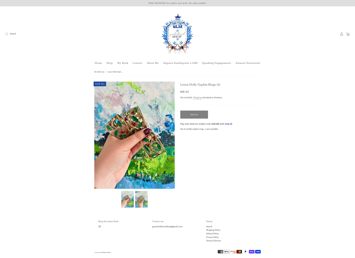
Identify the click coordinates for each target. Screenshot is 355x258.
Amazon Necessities (248, 62)
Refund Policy (212, 233)
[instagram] (100, 226)
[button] (102, 136)
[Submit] (25, 34)
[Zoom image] (134, 136)
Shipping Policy (213, 230)
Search (209, 226)
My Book (122, 62)
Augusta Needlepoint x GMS (180, 62)
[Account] (341, 33)
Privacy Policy (212, 237)
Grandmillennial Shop (105, 252)
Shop (109, 62)
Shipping (197, 97)
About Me (153, 62)
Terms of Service (213, 240)
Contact (137, 62)
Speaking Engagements (216, 62)
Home (98, 62)
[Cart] (347, 33)
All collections (99, 72)
